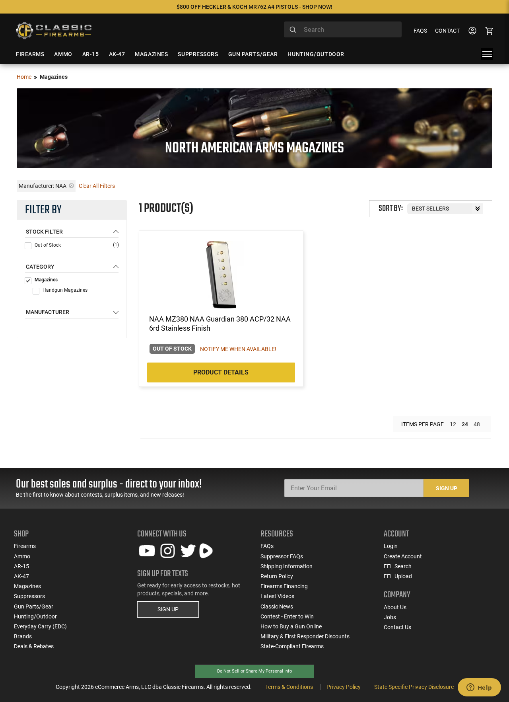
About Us (395, 607)
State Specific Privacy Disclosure (414, 687)
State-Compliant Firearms (292, 646)
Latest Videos (277, 596)
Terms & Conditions (289, 687)
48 (477, 424)
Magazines (46, 280)
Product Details (221, 372)
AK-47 (21, 576)
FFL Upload (398, 576)
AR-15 (21, 566)
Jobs (390, 617)
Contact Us (397, 627)
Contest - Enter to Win (287, 616)
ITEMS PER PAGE (422, 424)
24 (465, 424)
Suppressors (29, 596)
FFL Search (398, 566)
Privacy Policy (343, 687)
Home (24, 77)
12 (453, 424)
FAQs (420, 30)
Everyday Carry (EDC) (40, 626)
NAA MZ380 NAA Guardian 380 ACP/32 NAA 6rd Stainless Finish (220, 323)
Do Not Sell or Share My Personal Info (254, 671)
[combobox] (343, 29)
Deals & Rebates (34, 646)
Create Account (403, 556)
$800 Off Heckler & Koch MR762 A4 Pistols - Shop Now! (254, 7)
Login (391, 546)
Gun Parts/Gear (33, 606)
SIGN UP (168, 609)
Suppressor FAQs (281, 556)
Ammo (22, 556)
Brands (23, 636)
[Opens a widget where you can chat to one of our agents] (479, 688)
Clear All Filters (97, 186)
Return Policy (276, 576)
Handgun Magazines (65, 290)
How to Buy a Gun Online (291, 626)
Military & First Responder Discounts (305, 636)
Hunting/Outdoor (35, 616)
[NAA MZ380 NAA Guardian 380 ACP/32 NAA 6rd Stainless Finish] (221, 274)
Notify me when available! (238, 349)
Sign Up (446, 488)
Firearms (25, 546)
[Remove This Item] (71, 185)
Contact (447, 30)
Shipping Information (286, 566)
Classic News (276, 606)
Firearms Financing (284, 586)
